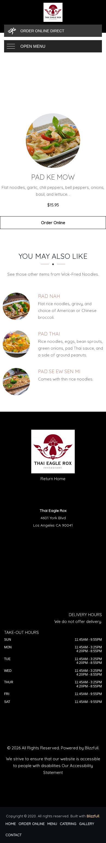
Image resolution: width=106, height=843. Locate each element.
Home (10, 823)
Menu (52, 823)
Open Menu (32, 46)
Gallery (86, 823)
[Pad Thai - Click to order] (18, 344)
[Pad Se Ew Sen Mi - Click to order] (18, 381)
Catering (68, 823)
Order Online (53, 222)
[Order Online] (53, 140)
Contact (13, 835)
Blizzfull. (93, 816)
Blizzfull (91, 747)
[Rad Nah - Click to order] (18, 306)
